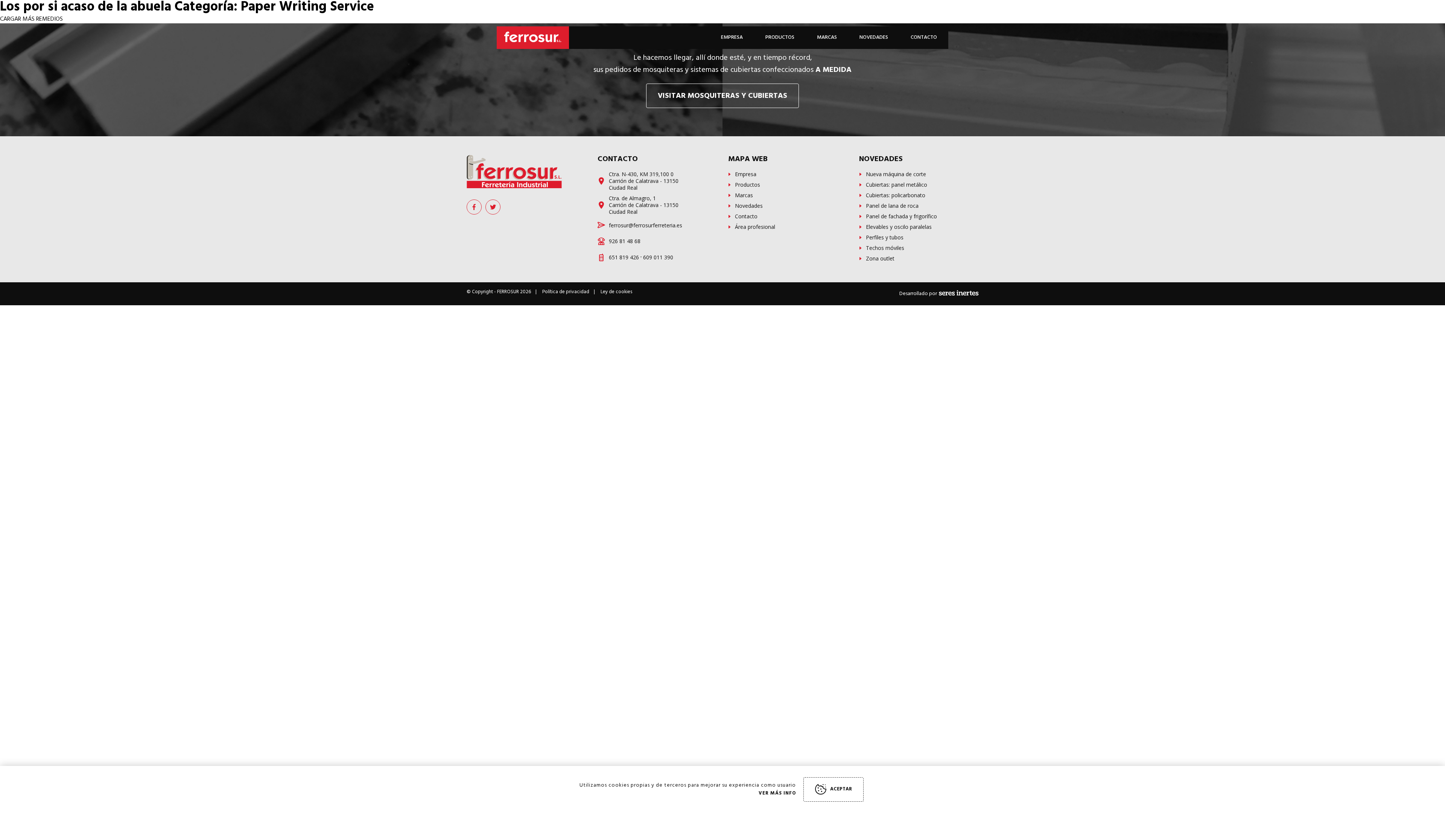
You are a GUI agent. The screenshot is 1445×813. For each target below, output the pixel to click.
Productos (747, 184)
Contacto (924, 37)
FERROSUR (508, 292)
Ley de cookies (616, 292)
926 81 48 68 (624, 241)
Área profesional (755, 227)
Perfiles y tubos (885, 237)
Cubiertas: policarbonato (895, 195)
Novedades (749, 205)
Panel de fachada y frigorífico (901, 216)
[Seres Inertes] (958, 294)
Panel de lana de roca (892, 205)
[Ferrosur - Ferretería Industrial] (514, 171)
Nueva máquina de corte (896, 174)
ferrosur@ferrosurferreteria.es (645, 225)
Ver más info (777, 793)
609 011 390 (658, 257)
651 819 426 (624, 257)
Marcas (827, 37)
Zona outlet (880, 258)
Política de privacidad (565, 292)
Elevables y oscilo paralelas (899, 227)
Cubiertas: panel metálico (896, 184)
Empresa (732, 37)
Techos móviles (885, 248)
